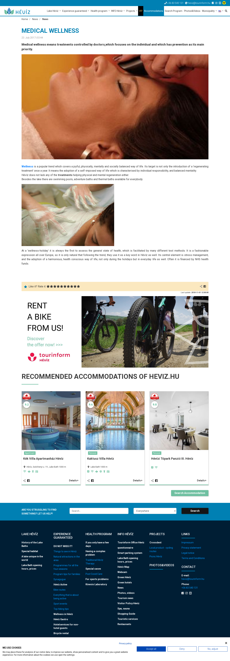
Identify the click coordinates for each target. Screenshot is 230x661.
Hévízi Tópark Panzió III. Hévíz (172, 458)
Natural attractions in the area (67, 558)
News (121, 587)
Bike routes (59, 589)
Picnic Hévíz (156, 556)
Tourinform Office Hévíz (131, 542)
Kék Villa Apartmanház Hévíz (43, 458)
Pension (92, 453)
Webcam (122, 572)
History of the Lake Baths (32, 544)
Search (195, 510)
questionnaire (125, 547)
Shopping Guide (126, 613)
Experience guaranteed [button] (75, 11)
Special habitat (30, 551)
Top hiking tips (61, 609)
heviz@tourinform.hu (193, 579)
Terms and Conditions (193, 558)
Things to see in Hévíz (65, 551)
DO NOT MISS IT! (63, 546)
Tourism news (125, 598)
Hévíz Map (123, 567)
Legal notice (188, 553)
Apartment (30, 453)
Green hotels (125, 582)
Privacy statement (191, 547)
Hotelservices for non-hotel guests (66, 626)
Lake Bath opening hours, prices (32, 567)
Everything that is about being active (66, 597)
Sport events (60, 603)
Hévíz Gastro (61, 619)
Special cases (93, 568)
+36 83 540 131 (190, 587)
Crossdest (155, 542)
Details (73, 480)
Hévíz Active (60, 584)
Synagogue (60, 579)
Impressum (188, 542)
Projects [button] (131, 11)
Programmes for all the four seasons (66, 567)
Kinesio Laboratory (96, 584)
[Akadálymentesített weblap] (224, 3)
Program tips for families (67, 574)
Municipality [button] (208, 11)
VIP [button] (140, 11)
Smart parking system (130, 553)
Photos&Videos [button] (192, 11)
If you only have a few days (97, 544)
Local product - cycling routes (161, 549)
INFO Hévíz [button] (117, 11)
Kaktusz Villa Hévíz (100, 458)
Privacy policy (125, 643)
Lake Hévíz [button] (53, 11)
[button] (221, 11)
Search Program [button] (173, 11)
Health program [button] (99, 11)
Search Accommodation (189, 493)
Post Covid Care (94, 574)
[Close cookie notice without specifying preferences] (226, 643)
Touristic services (128, 619)
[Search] (225, 11)
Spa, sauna (124, 608)
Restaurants (124, 624)
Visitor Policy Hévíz (128, 603)
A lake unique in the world (32, 558)
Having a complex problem (95, 553)
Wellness (28, 166)
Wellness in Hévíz (63, 614)
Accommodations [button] (153, 11)
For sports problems (97, 579)
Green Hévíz (124, 577)
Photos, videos (126, 593)
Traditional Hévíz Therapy (94, 562)
